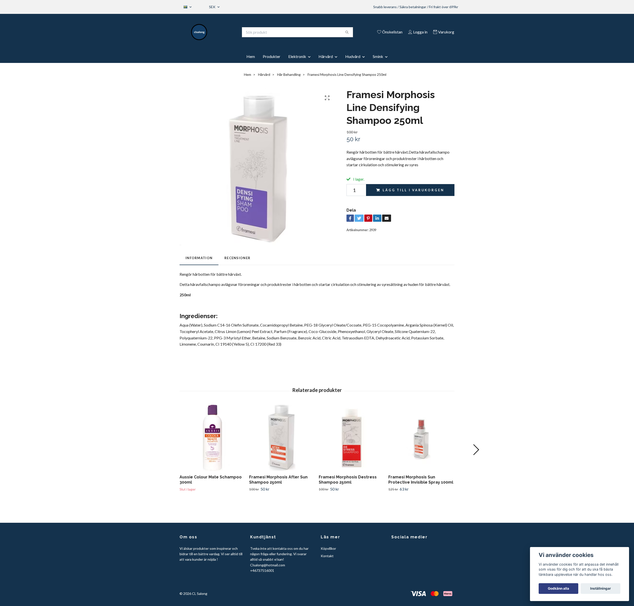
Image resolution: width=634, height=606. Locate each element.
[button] (476, 449)
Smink (378, 56)
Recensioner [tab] (237, 258)
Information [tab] (198, 258)
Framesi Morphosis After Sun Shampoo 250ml (278, 480)
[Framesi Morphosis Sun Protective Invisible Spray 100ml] (421, 438)
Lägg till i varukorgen (413, 190)
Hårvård (325, 56)
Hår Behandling (289, 74)
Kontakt (327, 556)
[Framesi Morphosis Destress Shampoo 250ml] (352, 438)
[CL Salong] (199, 32)
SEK (212, 7)
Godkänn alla (558, 588)
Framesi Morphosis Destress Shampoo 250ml (348, 480)
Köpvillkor (328, 548)
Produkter (271, 56)
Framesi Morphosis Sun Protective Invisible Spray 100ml (420, 480)
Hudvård (352, 56)
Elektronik (297, 56)
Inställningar (600, 588)
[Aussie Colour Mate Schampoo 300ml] (212, 438)
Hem (250, 56)
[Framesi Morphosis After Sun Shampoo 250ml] (282, 438)
